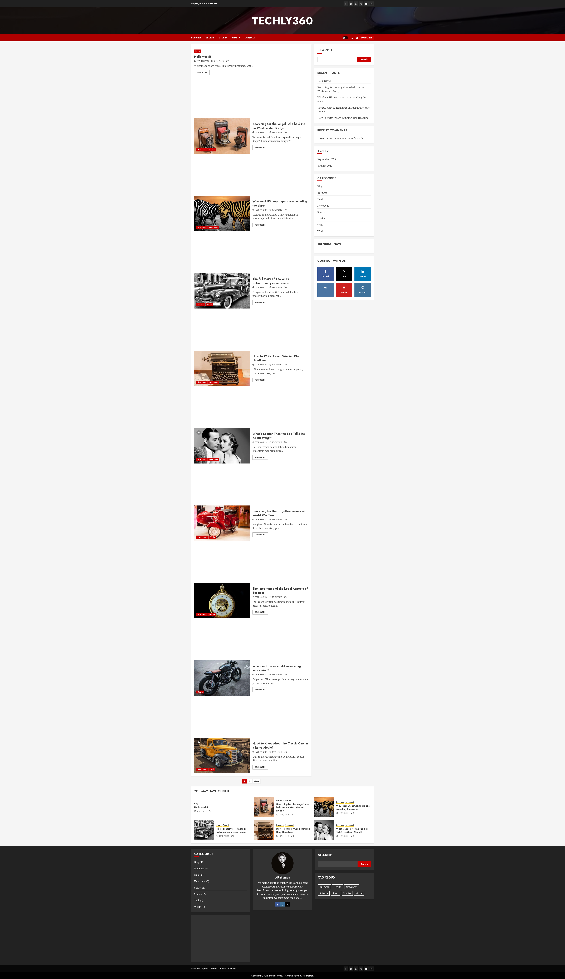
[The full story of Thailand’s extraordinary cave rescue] (222, 291)
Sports (210, 37)
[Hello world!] (251, 51)
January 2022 (324, 165)
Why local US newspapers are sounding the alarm (279, 203)
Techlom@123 (203, 61)
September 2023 (326, 159)
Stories (223, 37)
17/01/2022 (277, 752)
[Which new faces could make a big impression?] (222, 678)
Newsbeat (213, 227)
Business (196, 37)
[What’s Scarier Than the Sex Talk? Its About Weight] (222, 445)
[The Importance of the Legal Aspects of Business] (222, 600)
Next (256, 781)
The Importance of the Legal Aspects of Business (280, 591)
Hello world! (202, 57)
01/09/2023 (219, 61)
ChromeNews (292, 975)
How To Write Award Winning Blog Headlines (276, 358)
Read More (202, 72)
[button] (352, 38)
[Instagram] (282, 904)
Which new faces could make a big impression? (276, 668)
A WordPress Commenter (332, 138)
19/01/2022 (277, 132)
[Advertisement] (251, 97)
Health (236, 37)
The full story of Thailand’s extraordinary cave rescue (271, 281)
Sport (336, 893)
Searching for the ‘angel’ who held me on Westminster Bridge (278, 126)
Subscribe (366, 37)
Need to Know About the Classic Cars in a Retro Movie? (280, 745)
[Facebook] (277, 904)
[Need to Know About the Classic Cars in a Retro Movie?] (222, 755)
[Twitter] (287, 904)
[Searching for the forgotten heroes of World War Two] (222, 523)
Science (323, 893)
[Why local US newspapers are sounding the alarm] (222, 213)
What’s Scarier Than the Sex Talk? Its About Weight (278, 436)
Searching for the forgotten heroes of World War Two (278, 513)
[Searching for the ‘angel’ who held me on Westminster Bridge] (222, 136)
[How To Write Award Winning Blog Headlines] (222, 368)
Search (324, 50)
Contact (250, 37)
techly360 (282, 20)
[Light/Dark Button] (345, 37)
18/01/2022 (277, 365)
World (209, 304)
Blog (197, 51)
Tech (212, 769)
